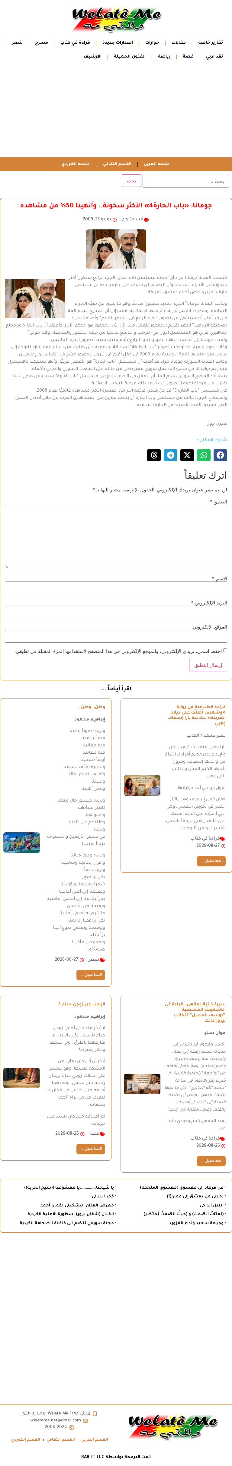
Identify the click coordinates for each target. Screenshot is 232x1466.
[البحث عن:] (186, 181)
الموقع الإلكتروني (210, 626)
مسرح (41, 43)
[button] (220, 455)
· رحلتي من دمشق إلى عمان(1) (196, 1196)
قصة (188, 57)
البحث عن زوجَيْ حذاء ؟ (81, 1004)
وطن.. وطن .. (91, 707)
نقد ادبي (214, 57)
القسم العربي (157, 164)
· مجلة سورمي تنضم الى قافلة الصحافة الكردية (68, 1223)
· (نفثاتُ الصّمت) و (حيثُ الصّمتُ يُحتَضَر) (184, 1214)
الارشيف (93, 57)
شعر (17, 43)
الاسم (219, 578)
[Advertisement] (116, 112)
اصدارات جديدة (117, 43)
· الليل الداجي (213, 1205)
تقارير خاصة (210, 43)
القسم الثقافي (117, 164)
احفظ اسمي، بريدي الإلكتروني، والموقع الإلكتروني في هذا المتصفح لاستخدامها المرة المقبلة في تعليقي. (118, 651)
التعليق (218, 501)
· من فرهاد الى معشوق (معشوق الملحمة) (183, 1188)
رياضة (164, 57)
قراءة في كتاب (75, 43)
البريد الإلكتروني (209, 602)
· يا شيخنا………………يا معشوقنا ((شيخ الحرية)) (70, 1188)
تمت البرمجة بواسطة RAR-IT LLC (116, 1457)
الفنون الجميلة (130, 57)
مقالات (179, 43)
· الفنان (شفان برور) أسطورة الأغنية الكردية (71, 1214)
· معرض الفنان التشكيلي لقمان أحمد (78, 1205)
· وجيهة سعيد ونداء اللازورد (197, 1223)
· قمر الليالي (104, 1196)
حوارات (152, 43)
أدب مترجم (132, 219)
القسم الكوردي (76, 164)
